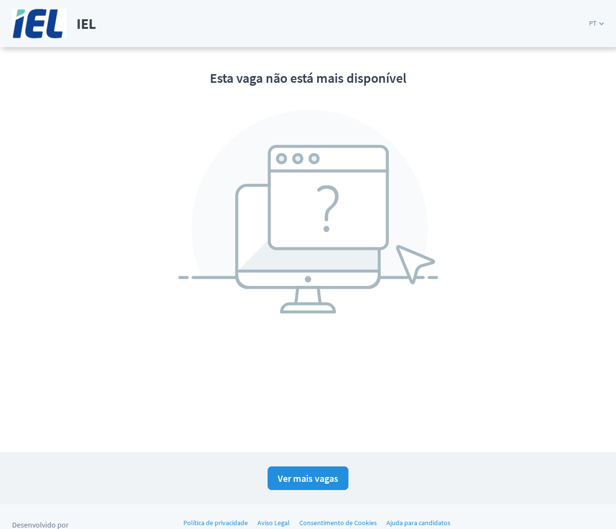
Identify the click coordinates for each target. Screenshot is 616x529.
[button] (596, 23)
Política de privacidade (215, 523)
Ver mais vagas (308, 478)
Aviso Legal (273, 523)
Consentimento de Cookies (338, 523)
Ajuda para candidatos (418, 523)
